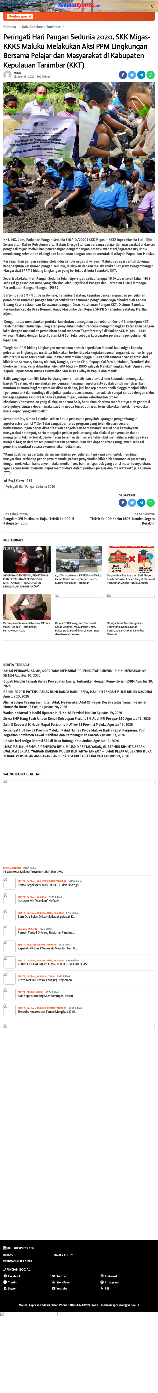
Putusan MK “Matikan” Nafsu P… (39, 901)
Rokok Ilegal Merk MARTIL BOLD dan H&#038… (49, 885)
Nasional (42, 897)
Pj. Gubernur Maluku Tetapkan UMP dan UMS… (34, 872)
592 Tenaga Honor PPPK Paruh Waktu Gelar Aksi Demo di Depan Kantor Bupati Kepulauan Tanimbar (78, 579)
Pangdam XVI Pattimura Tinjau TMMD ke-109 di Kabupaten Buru (38, 518)
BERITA (7, 868)
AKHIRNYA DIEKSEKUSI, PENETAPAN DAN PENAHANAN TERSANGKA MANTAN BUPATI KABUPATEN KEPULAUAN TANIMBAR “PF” (25, 581)
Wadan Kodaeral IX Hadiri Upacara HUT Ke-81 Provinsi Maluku (49, 713)
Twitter (62, 1276)
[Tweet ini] (132, 75)
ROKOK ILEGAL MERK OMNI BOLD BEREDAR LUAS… (53, 964)
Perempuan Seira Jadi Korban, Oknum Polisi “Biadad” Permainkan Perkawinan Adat (26, 626)
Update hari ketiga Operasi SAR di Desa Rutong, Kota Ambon (48, 741)
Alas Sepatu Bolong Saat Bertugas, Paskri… (46, 996)
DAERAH (16, 868)
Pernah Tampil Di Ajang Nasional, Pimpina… (46, 932)
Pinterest (111, 1276)
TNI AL (51, 976)
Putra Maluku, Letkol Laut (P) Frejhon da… (46, 980)
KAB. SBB (32, 928)
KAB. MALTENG (44, 913)
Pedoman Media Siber (17, 1261)
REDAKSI (8, 1255)
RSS (107, 1288)
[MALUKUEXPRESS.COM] (79, 6)
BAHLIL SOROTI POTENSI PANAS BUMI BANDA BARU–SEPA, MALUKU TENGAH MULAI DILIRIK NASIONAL (77, 692)
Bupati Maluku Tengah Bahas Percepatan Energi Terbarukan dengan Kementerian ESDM (69, 681)
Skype (12, 1288)
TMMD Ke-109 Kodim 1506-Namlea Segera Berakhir (122, 518)
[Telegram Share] (141, 75)
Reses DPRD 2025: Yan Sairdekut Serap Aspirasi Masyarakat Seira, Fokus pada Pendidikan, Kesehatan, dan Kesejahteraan (77, 628)
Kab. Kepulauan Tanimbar (51, 881)
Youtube (62, 1288)
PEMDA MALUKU (35, 992)
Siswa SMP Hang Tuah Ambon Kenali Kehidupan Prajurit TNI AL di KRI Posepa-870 (63, 719)
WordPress (64, 1282)
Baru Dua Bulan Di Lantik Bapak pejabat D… (47, 917)
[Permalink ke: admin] (7, 75)
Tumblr (13, 1282)
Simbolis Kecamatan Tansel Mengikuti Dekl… (47, 1012)
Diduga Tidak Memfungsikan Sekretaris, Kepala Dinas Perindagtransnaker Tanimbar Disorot (125, 628)
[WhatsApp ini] (150, 75)
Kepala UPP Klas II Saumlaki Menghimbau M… (48, 948)
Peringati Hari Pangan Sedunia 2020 (30, 486)
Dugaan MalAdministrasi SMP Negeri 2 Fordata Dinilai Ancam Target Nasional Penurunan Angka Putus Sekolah (131, 579)
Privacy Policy (63, 1255)
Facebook (14, 1276)
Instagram (112, 1282)
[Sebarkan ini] (123, 75)
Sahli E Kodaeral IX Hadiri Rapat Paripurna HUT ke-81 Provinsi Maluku (55, 725)
